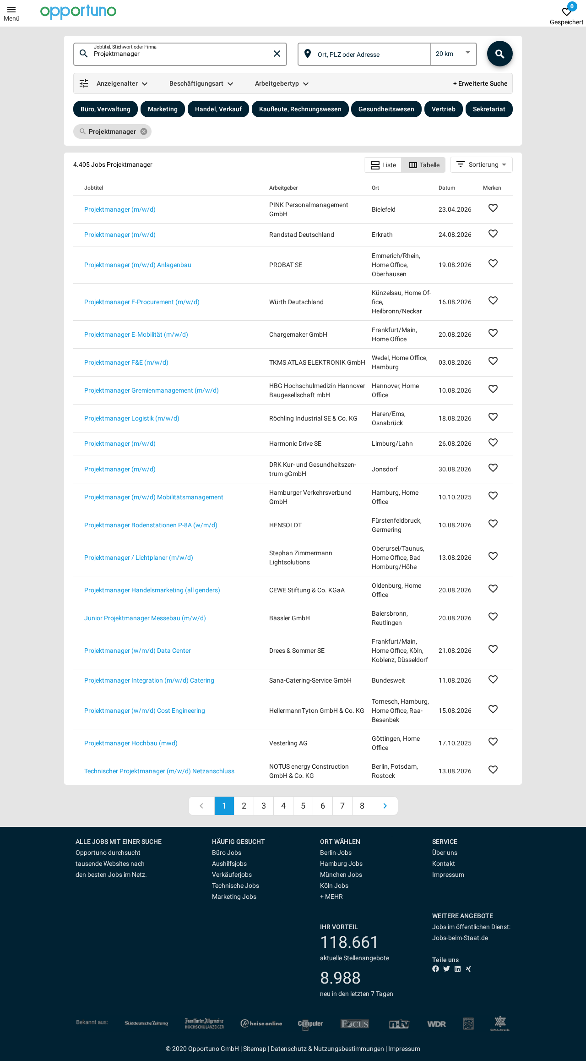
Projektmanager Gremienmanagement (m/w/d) (151, 390)
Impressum (448, 874)
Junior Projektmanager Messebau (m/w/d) (145, 618)
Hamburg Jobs (341, 863)
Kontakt (443, 863)
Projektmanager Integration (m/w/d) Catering (149, 680)
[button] (246, 841)
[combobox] (182, 54)
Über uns (444, 852)
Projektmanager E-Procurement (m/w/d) (142, 302)
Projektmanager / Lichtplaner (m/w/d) (138, 557)
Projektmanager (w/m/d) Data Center (137, 650)
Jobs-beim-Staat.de (460, 937)
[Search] (500, 53)
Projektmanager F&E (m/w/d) (126, 362)
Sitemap (254, 1048)
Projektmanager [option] (112, 131)
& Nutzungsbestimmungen (345, 1048)
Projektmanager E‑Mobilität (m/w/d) (136, 334)
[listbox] (454, 55)
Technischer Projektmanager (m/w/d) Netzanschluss (159, 771)
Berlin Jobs (336, 852)
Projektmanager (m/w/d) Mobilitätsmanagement (153, 497)
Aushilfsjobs (229, 863)
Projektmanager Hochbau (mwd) (131, 743)
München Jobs (341, 874)
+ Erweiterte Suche (480, 83)
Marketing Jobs (234, 896)
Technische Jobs (235, 885)
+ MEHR (331, 896)
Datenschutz (289, 1048)
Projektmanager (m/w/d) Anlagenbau (137, 264)
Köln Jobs (334, 885)
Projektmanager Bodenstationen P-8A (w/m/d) (150, 525)
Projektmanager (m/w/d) (120, 209)
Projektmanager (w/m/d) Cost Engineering (144, 710)
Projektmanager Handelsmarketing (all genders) (152, 590)
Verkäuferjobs (232, 874)
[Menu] (11, 9)
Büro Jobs (226, 852)
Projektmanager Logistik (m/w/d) (131, 418)
